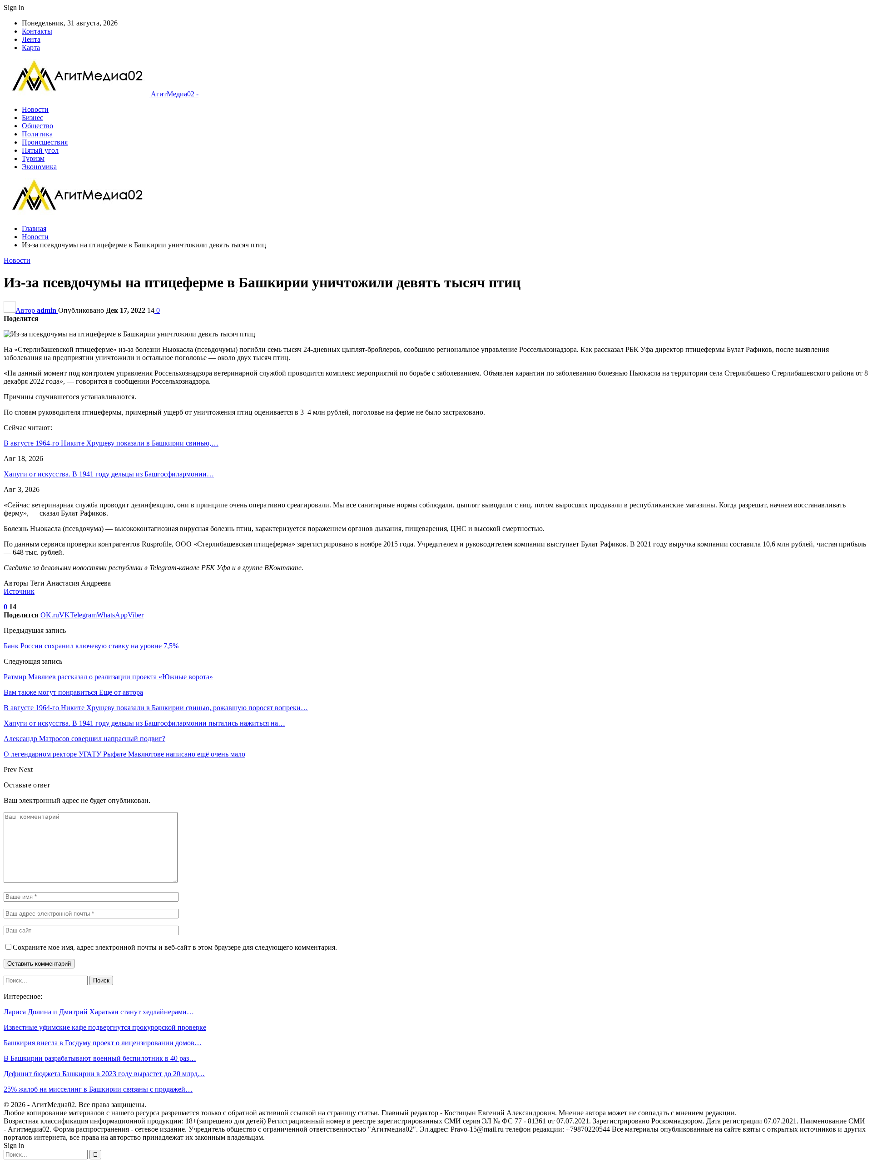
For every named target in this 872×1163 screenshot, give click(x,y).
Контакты (37, 31)
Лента (31, 39)
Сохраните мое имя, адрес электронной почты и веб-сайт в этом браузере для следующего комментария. (175, 947)
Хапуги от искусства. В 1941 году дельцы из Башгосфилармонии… (109, 474)
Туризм (33, 158)
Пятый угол (40, 150)
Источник (19, 591)
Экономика (39, 166)
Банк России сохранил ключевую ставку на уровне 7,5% (91, 646)
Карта (31, 47)
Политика (37, 134)
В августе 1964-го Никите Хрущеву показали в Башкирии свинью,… (111, 443)
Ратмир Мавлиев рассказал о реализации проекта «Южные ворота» (108, 677)
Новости (35, 109)
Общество (37, 126)
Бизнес (32, 117)
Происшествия (45, 142)
